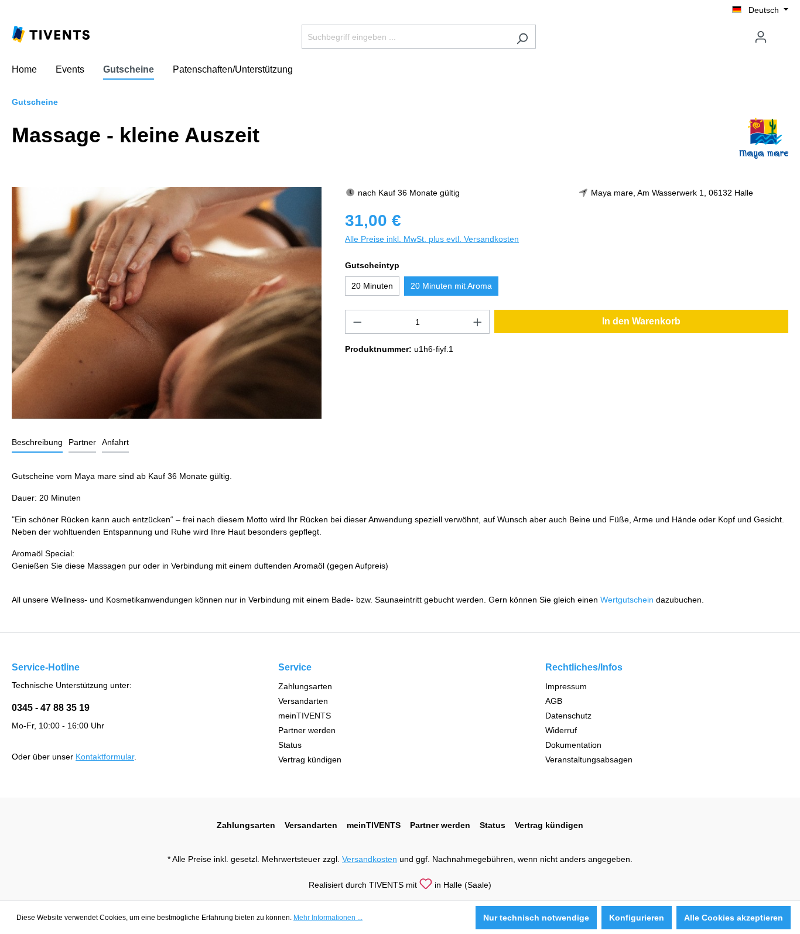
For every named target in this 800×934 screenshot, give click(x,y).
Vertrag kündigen (309, 759)
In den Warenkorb (641, 321)
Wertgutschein (627, 599)
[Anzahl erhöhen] (478, 322)
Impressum (566, 686)
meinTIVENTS (304, 715)
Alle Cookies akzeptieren (733, 917)
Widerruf (561, 730)
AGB (553, 701)
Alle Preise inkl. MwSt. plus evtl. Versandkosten (432, 239)
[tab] (37, 443)
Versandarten (303, 701)
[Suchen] (522, 37)
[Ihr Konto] (760, 37)
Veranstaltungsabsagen (589, 759)
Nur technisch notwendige (536, 917)
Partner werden (307, 730)
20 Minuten (372, 285)
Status (290, 745)
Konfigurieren (636, 917)
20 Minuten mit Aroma (451, 285)
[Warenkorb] (781, 32)
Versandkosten (369, 859)
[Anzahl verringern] (357, 322)
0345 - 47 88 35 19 (51, 708)
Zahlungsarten (305, 686)
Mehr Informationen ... (328, 918)
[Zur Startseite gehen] (51, 33)
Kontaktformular (105, 756)
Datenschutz (568, 715)
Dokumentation (573, 745)
